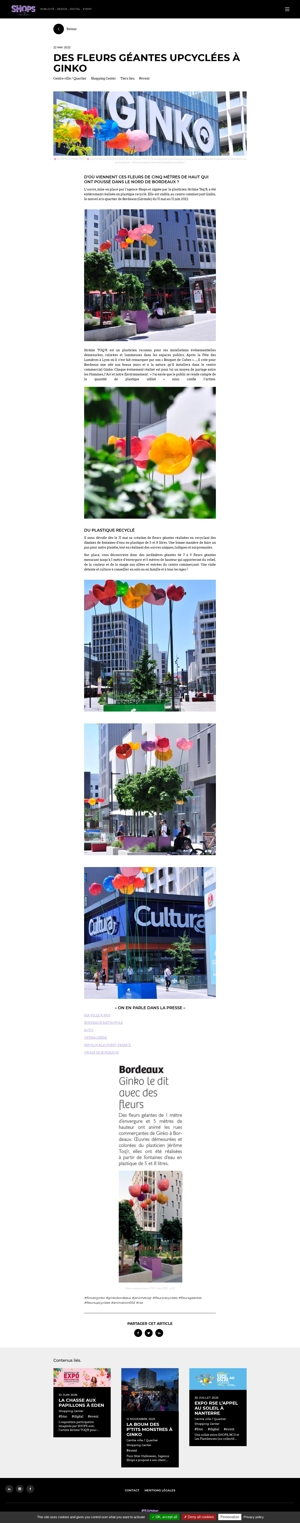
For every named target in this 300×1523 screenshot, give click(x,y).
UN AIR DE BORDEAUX (101, 1052)
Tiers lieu (127, 78)
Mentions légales (160, 1490)
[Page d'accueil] (23, 10)
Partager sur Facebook (138, 1333)
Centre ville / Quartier (70, 78)
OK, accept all (166, 1517)
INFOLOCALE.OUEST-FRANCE (107, 1045)
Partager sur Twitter (149, 1333)
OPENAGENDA (95, 1037)
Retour (72, 29)
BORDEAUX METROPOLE (103, 1023)
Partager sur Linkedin (159, 1333)
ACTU (88, 1030)
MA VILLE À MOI (97, 1015)
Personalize (229, 1517)
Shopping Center (103, 78)
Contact (132, 1490)
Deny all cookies (200, 1517)
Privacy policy (254, 1517)
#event (144, 78)
